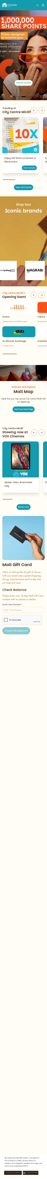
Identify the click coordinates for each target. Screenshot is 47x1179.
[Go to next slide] (41, 110)
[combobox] (37, 5)
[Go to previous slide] (34, 110)
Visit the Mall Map (23, 409)
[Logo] (9, 5)
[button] (30, 1173)
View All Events (24, 187)
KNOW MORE (23, 83)
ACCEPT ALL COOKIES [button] (13, 1173)
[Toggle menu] (43, 5)
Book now (23, 507)
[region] (23, 55)
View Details (29, 168)
